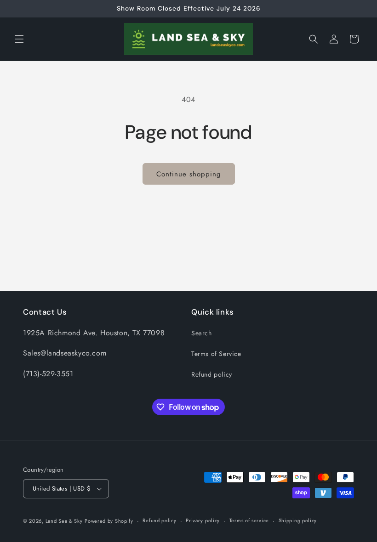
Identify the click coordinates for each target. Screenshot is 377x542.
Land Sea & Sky (64, 521)
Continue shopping (188, 174)
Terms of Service (216, 353)
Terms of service (249, 520)
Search (201, 333)
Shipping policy (298, 520)
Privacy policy (203, 520)
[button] (19, 39)
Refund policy (211, 374)
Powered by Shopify (109, 521)
